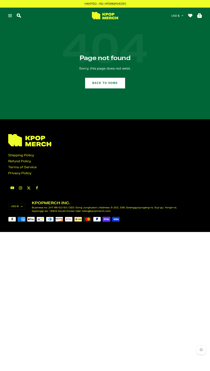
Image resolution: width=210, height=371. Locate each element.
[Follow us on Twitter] (29, 188)
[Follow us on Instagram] (20, 188)
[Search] (19, 16)
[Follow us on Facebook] (37, 188)
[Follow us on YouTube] (12, 188)
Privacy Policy (19, 173)
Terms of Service (22, 167)
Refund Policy (19, 161)
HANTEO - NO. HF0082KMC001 (105, 3)
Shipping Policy (21, 155)
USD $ (175, 15)
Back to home (105, 83)
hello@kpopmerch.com (96, 210)
